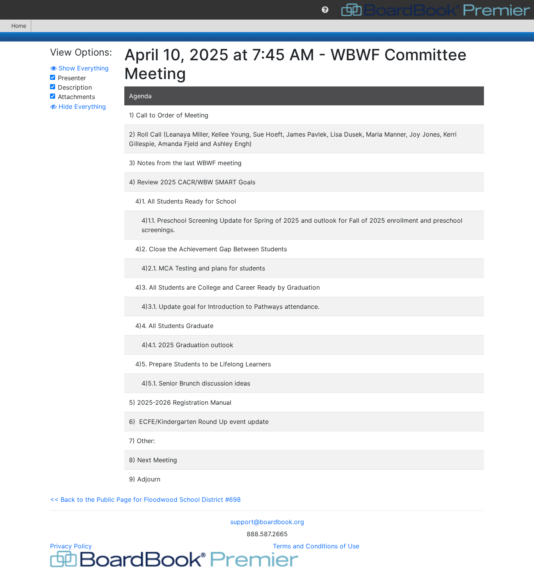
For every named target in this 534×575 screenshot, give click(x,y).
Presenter (72, 78)
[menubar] (267, 10)
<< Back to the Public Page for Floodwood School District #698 (145, 499)
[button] (325, 10)
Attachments (76, 97)
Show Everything (83, 68)
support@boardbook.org (267, 522)
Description (75, 87)
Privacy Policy (71, 546)
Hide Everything (81, 106)
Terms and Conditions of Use (316, 546)
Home (18, 25)
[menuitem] (325, 10)
